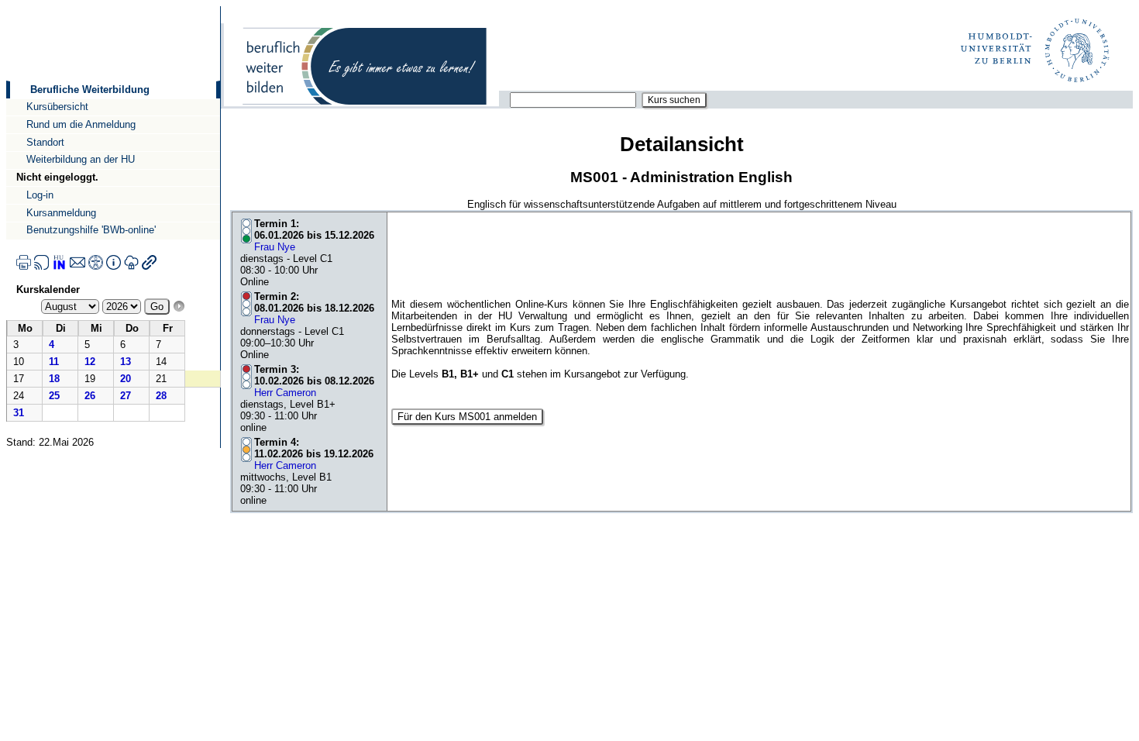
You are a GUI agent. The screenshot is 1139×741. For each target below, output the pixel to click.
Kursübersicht (57, 106)
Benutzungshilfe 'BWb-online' (91, 230)
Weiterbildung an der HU (80, 159)
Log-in (39, 195)
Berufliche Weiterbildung (90, 89)
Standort (45, 142)
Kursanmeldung (61, 213)
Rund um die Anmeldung (81, 124)
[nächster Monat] (179, 306)
